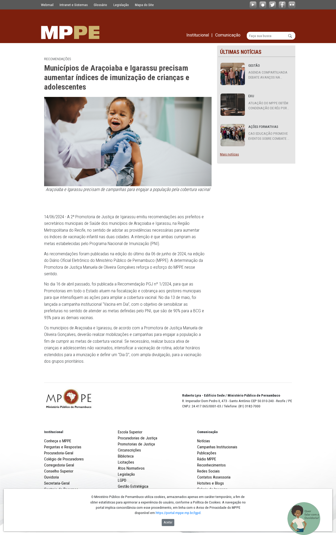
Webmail (47, 5)
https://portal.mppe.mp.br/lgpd (178, 513)
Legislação (121, 5)
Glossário (100, 5)
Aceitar (168, 522)
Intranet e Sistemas (74, 5)
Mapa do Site (144, 5)
